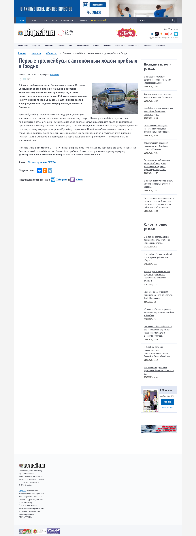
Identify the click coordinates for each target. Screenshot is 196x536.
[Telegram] (50, 170)
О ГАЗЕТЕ (42, 20)
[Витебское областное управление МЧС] (53, 532)
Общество (36, 46)
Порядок (22, 491)
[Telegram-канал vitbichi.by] (176, 35)
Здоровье (107, 46)
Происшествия (83, 46)
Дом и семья (119, 46)
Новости (36, 53)
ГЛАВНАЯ (21, 20)
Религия (96, 46)
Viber (79, 179)
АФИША (54, 20)
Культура (61, 46)
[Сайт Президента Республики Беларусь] (26, 532)
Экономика (49, 46)
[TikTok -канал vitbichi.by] (157, 35)
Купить (167, 401)
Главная (22, 53)
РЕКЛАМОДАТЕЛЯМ (67, 20)
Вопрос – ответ (134, 46)
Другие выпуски (166, 407)
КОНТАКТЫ (83, 20)
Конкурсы (148, 46)
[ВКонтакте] (39, 170)
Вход (165, 29)
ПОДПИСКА (32, 20)
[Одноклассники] (45, 170)
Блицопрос (160, 46)
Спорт (71, 46)
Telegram (61, 179)
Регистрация (173, 29)
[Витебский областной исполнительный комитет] (40, 532)
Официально (23, 46)
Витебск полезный (98, 20)
